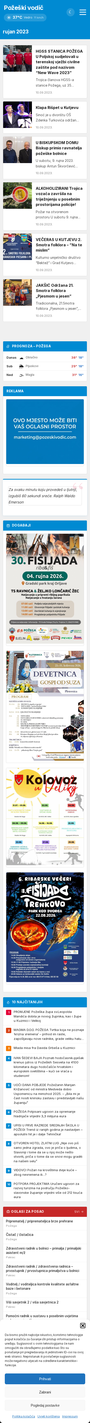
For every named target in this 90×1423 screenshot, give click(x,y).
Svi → (79, 1211)
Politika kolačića (23, 1416)
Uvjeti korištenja (48, 1416)
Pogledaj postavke (45, 1405)
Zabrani (45, 1392)
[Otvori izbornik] (82, 12)
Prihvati (45, 1379)
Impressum (70, 1416)
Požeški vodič (23, 7)
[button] (82, 1325)
